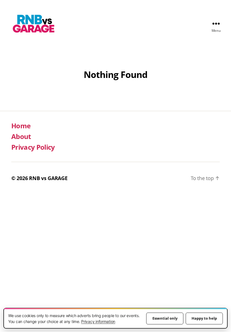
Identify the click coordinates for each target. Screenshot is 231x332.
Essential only (164, 318)
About (21, 136)
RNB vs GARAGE (48, 178)
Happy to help (204, 318)
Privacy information (98, 321)
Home (20, 125)
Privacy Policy (33, 147)
